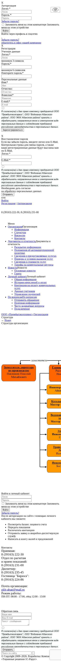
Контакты (19, 238)
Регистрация (8, 203)
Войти (4, 200)
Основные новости (25, 270)
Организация (15, 226)
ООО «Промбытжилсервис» (17, 314)
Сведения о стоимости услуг (30, 261)
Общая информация (25, 279)
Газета (17, 273)
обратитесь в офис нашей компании (21, 42)
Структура (20, 232)
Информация (21, 229)
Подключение (22, 308)
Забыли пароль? (10, 21)
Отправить (8, 649)
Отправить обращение (26, 300)
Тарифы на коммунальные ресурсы (33, 264)
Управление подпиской (27, 294)
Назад (8, 320)
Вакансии (19, 235)
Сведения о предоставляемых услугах (35, 256)
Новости (12, 267)
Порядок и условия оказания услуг (33, 258)
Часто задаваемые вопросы (29, 305)
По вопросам (15, 297)
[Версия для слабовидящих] (55, 13)
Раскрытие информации (27, 247)
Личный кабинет (17, 276)
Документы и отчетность (22, 241)
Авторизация (24, 203)
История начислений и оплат (30, 282)
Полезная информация (26, 303)
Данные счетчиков (24, 291)
